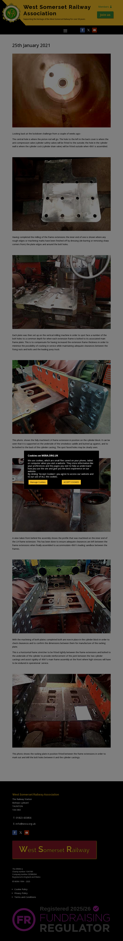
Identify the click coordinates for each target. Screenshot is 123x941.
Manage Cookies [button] (38, 482)
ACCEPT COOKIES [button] (71, 482)
